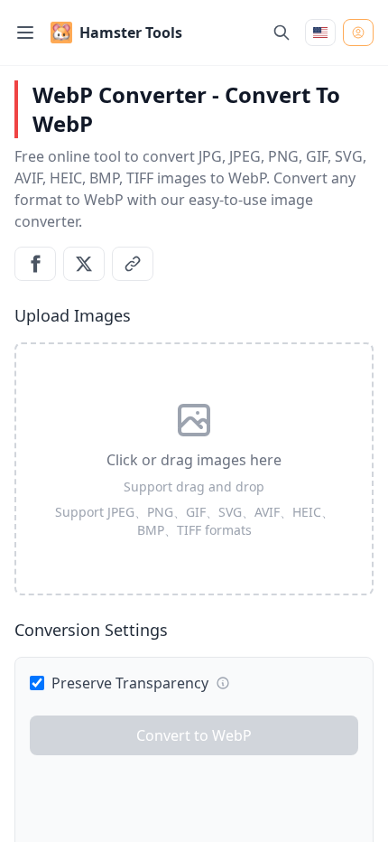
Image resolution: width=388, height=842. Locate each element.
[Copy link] (132, 264)
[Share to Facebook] (35, 264)
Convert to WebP (194, 735)
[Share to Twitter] (84, 264)
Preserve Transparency (129, 683)
